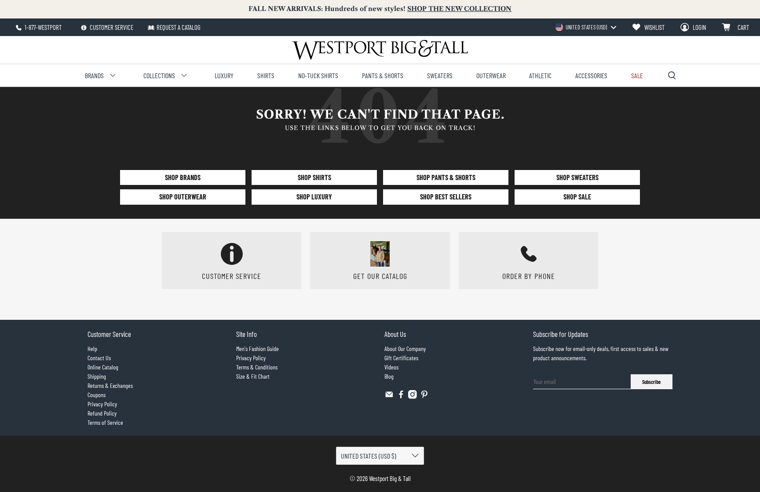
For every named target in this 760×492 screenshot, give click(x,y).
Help (92, 348)
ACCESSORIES (591, 75)
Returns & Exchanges (110, 385)
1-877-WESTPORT (42, 27)
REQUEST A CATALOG (179, 27)
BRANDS (94, 75)
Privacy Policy (102, 404)
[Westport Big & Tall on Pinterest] (424, 396)
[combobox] (586, 27)
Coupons (97, 394)
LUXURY (224, 75)
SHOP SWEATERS (577, 177)
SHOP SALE (577, 196)
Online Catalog (103, 367)
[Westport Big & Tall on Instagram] (412, 396)
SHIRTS (265, 75)
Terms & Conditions (257, 367)
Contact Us (99, 358)
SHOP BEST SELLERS (445, 196)
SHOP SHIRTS (314, 177)
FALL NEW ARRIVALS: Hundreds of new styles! (380, 9)
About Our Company (405, 348)
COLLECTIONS (159, 75)
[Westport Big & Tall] (380, 50)
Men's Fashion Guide (257, 348)
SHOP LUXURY (314, 196)
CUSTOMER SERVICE (110, 27)
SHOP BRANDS (183, 177)
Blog (389, 376)
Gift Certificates (401, 358)
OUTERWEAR (491, 75)
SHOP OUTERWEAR (182, 196)
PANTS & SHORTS (382, 75)
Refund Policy (102, 413)
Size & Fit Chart (253, 376)
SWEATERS (440, 75)
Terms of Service (105, 422)
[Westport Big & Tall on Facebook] (401, 396)
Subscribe (651, 382)
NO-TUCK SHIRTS (318, 75)
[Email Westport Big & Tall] (389, 396)
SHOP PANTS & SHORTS (446, 177)
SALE (637, 75)
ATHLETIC (540, 75)
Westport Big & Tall (390, 478)
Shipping (97, 376)
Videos (391, 367)
